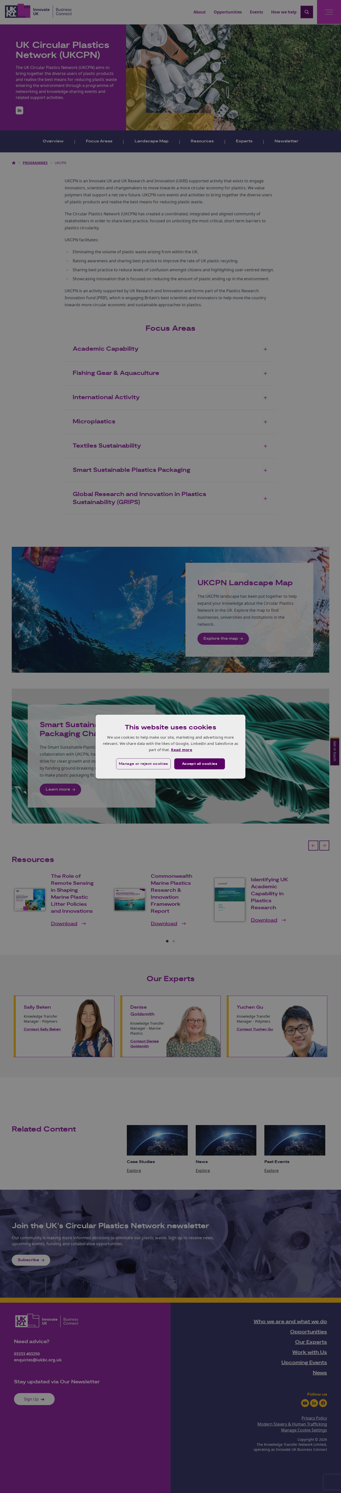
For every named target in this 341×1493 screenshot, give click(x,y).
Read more (181, 749)
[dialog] (170, 746)
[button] (143, 764)
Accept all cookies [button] (199, 764)
